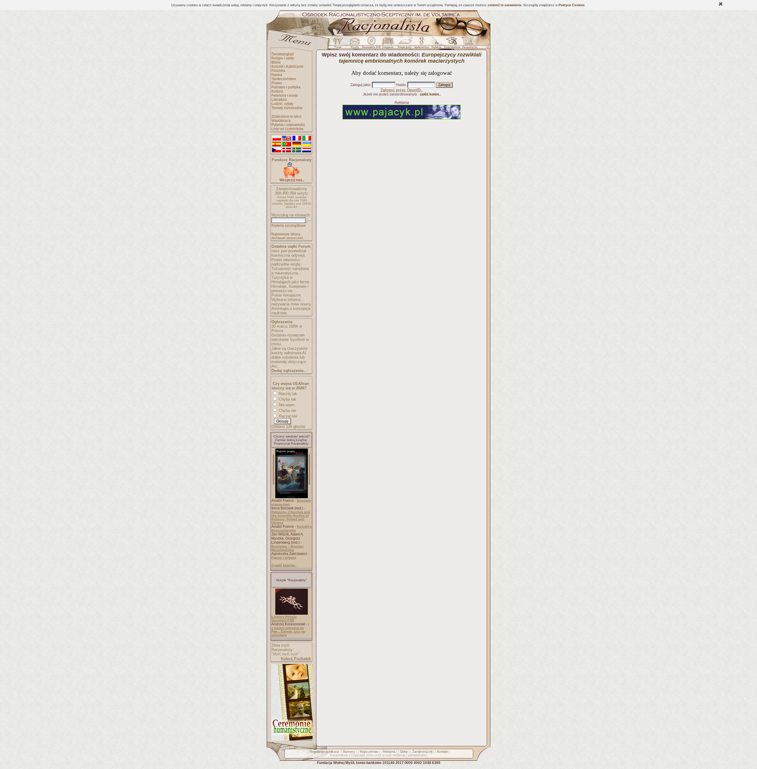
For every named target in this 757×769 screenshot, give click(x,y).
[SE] (297, 150)
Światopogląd (282, 54)
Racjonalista (338, 755)
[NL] (307, 150)
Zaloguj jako (360, 85)
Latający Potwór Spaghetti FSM (284, 618)
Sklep (404, 751)
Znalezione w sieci (286, 116)
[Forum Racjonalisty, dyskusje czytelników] (339, 44)
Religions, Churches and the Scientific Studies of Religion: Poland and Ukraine (290, 517)
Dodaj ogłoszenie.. (288, 370)
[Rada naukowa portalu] (451, 44)
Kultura (277, 91)
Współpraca (281, 121)
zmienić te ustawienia (504, 5)
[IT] (307, 138)
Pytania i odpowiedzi (288, 125)
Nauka (276, 75)
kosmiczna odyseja (288, 255)
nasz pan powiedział (288, 251)
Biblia (276, 62)
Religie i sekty (282, 58)
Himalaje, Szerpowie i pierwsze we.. (289, 288)
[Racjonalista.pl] (378, 35)
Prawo (276, 83)
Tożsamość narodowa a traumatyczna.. (290, 270)
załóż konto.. (430, 94)
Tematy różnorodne (287, 108)
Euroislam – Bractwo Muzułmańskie (287, 548)
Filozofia (278, 71)
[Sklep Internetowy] (388, 44)
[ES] (276, 144)
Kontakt (442, 751)
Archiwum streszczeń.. (288, 238)
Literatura (279, 100)
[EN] (287, 138)
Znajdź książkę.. (283, 565)
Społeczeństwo (283, 79)
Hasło (401, 85)
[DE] (297, 144)
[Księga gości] (406, 44)
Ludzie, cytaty (282, 104)
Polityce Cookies (572, 5)
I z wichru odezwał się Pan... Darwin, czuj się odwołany (290, 629)
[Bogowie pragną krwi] (291, 497)
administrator (417, 755)
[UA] (307, 144)
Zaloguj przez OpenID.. (402, 90)
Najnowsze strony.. (286, 234)
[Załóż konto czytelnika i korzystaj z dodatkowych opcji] (468, 44)
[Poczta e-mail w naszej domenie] (354, 44)
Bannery (349, 751)
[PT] (287, 144)
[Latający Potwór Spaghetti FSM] (291, 613)
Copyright (358, 755)
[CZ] (276, 150)
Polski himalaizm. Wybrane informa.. (287, 297)
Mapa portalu (369, 751)
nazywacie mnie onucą (290, 304)
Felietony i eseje (284, 95)
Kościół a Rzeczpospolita (291, 528)
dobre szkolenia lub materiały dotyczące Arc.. (288, 361)
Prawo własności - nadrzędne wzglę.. (287, 262)
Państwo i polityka (285, 87)
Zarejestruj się (422, 751)
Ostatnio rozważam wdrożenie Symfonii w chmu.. (290, 339)
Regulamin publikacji (324, 751)
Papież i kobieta (283, 557)
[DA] (287, 150)
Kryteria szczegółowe (288, 226)
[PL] (276, 138)
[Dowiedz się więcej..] (291, 739)
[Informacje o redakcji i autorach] (436, 44)
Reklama (389, 751)
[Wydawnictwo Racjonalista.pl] (421, 44)
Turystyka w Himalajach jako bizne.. (291, 279)
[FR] (297, 138)
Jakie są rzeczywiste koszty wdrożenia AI (289, 350)
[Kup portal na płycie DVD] (371, 44)
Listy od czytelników (287, 129)
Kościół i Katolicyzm (287, 66)
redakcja (399, 755)
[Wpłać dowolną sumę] (292, 176)
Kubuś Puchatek (296, 658)
